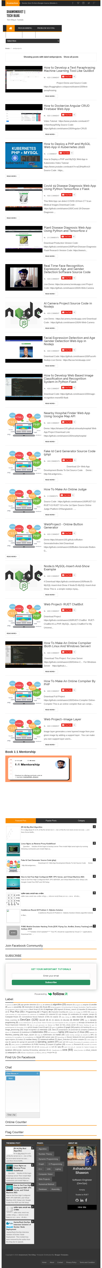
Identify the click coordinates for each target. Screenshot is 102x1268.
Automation (29, 1007)
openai (13, 1042)
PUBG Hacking (39, 1044)
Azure (45, 1007)
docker (76, 1020)
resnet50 (87, 1044)
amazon (69, 1004)
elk (35, 1022)
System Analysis (89, 1047)
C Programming (30, 1012)
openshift (31, 1042)
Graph (41, 1164)
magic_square (29, 1035)
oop (6, 1042)
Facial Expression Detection (15, 1025)
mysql (38, 1037)
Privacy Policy (71, 1262)
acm (15, 1005)
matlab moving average (72, 1035)
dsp (86, 1020)
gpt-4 (53, 1027)
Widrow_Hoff (40, 1052)
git (29, 1027)
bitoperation (92, 1009)
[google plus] (94, 3)
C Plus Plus (13, 1012)
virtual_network (91, 1050)
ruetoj (13, 1047)
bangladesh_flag (12, 1009)
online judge (91, 1039)
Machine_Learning (12, 1035)
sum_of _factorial (76, 1047)
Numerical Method (46, 1184)
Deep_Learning (11, 1020)
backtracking (67, 1007)
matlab (58, 1035)
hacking (86, 1027)
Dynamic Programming (48, 1159)
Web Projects (44, 1179)
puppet (50, 1044)
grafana (60, 1027)
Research (77, 1044)
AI (39, 1004)
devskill (42, 1020)
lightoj (61, 1032)
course (55, 1017)
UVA (48, 1169)
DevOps (25, 1019)
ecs (20, 1022)
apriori (10, 1007)
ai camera (46, 1004)
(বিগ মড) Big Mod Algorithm (31, 827)
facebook (91, 1022)
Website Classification (27, 1052)
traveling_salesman (39, 1050)
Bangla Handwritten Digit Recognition (85, 1007)
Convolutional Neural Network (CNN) (36, 1017)
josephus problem (87, 1030)
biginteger (49, 1009)
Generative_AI (21, 1027)
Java (54, 1030)
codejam (42, 1014)
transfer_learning (22, 1050)
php (6, 1044)
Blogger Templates (61, 1255)
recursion (68, 1044)
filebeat (50, 1025)
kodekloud (26, 1032)
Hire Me (82, 1207)
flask (57, 1025)
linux (82, 1032)
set (35, 1047)
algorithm (57, 1004)
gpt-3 (47, 1027)
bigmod (60, 1009)
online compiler (78, 1039)
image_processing (12, 1030)
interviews (44, 1030)
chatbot (71, 1012)
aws (37, 1007)
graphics (77, 1027)
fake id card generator (37, 1025)
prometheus (26, 1044)
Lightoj (58, 1169)
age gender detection (28, 1004)
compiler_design (88, 1014)
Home (44, 1262)
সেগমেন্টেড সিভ (50, 1052)
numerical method (47, 1039)
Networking (60, 1037)
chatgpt (78, 1012)
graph (68, 1027)
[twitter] (88, 3)
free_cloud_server (69, 1025)
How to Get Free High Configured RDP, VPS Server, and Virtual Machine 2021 (52, 877)
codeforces (33, 1014)
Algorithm (43, 1149)
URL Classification (54, 1050)
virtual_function (78, 1050)
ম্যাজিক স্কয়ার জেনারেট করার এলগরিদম (32, 893)
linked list (73, 1032)
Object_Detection (63, 1039)
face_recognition (71, 1022)
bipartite (82, 1009)
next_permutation (88, 1037)
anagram (77, 1004)
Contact (60, 1262)
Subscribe (51, 982)
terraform (8, 1050)
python (58, 1044)
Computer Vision (46, 1174)
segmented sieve (24, 1047)
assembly (18, 1007)
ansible (94, 1005)
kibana (7, 1032)
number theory (31, 1039)
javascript (74, 1030)
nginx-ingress (10, 1039)
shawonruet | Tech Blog (16, 14)
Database (43, 1189)
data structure (77, 1017)
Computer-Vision (11, 1017)
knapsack (15, 1032)
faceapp (82, 1022)
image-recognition (30, 1030)
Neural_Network (73, 1037)
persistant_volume (89, 1042)
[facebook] (72, 3)
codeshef (52, 1014)
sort (52, 1047)
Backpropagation (55, 1007)
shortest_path (44, 1047)
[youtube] (78, 3)
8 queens (8, 1004)
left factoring (52, 1032)
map (38, 1035)
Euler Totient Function (45, 1022)
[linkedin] (83, 3)
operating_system (45, 1042)
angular (85, 1004)
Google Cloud (38, 1027)
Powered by (41, 994)
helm (93, 1027)
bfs (42, 1009)
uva (64, 1049)
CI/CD (85, 1012)
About (52, 1262)
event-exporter (58, 1022)
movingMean (18, 1037)
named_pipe (49, 1037)
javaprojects (63, 1030)
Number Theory (45, 1154)
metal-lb (85, 1035)
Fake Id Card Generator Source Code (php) (38, 860)
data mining (65, 1017)
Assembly (56, 1189)
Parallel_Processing (75, 1042)
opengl (22, 1042)
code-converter (9, 1014)
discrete (66, 1020)
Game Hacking (84, 1025)
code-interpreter (22, 1014)
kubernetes (38, 1032)
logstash (92, 1032)
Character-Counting (58, 1012)
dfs (50, 1020)
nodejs (20, 1039)
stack (65, 1047)
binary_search (71, 1009)
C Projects (44, 1012)
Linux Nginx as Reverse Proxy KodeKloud (38, 844)
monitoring (8, 1037)
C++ (40, 1169)
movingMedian (29, 1037)
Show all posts (71, 57)
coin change (62, 1014)
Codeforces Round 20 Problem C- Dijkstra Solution (42, 910)
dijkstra (57, 1020)
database (90, 1017)
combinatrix (75, 1014)
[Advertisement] (63, 20)
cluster (93, 1012)
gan (93, 1025)
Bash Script (33, 1009)
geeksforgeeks (9, 1027)
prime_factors (15, 1044)
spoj (59, 1047)
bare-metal (23, 1009)
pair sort (62, 1042)
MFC (92, 1035)
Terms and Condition (87, 1262)
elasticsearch (27, 1022)
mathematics (47, 1035)
